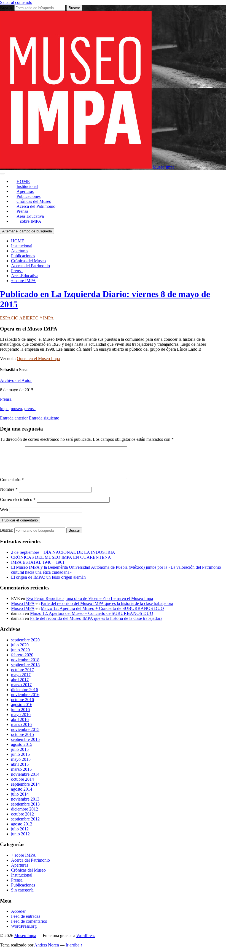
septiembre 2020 (25, 640)
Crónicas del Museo (28, 260)
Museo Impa (25, 935)
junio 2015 (20, 754)
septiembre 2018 (25, 664)
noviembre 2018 (25, 659)
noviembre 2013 (25, 799)
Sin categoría (22, 890)
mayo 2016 (21, 714)
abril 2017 (20, 679)
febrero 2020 (22, 654)
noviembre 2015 (25, 729)
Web (4, 509)
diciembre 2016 (24, 689)
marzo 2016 (21, 724)
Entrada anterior (14, 418)
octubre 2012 (22, 814)
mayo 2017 (21, 674)
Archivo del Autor (16, 380)
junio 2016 (20, 709)
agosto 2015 (21, 744)
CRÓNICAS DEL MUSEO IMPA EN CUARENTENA (61, 557)
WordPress (85, 935)
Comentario (12, 479)
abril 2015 (20, 764)
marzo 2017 (21, 684)
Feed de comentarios (29, 921)
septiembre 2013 (25, 804)
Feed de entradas (25, 916)
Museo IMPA (22, 603)
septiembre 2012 (25, 819)
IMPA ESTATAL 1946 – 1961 (37, 562)
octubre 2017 (22, 669)
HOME (17, 240)
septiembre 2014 (25, 784)
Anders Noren (46, 945)
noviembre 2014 (25, 774)
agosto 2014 (21, 789)
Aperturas (19, 250)
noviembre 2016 (25, 694)
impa (4, 408)
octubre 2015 (22, 734)
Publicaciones (23, 255)
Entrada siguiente (44, 418)
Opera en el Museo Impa (38, 358)
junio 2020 (20, 649)
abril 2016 (20, 719)
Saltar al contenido (16, 2)
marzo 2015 (21, 769)
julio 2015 (20, 749)
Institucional (21, 245)
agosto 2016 (21, 704)
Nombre (9, 489)
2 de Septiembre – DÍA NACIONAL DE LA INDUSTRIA (63, 552)
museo (16, 408)
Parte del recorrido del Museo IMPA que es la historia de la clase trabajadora (107, 603)
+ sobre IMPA (29, 221)
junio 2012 (20, 834)
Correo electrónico (18, 499)
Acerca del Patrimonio (36, 206)
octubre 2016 (22, 699)
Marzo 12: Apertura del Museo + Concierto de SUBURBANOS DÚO (102, 608)
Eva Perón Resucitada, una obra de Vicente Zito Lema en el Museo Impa (89, 598)
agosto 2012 (21, 824)
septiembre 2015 (25, 739)
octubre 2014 (22, 779)
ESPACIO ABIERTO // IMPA (27, 318)
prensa (30, 408)
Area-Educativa (24, 275)
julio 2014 (20, 794)
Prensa (17, 270)
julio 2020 (20, 644)
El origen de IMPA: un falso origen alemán (48, 577)
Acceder (18, 911)
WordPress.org (24, 926)
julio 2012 (20, 829)
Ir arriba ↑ (74, 945)
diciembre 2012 (24, 809)
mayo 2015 (21, 759)
